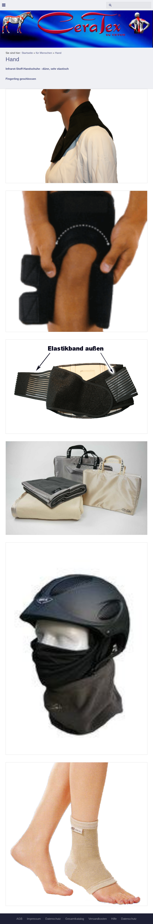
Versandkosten (97, 918)
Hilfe (114, 918)
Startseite (27, 53)
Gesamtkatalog (74, 918)
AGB (19, 918)
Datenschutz (53, 918)
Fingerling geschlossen (21, 78)
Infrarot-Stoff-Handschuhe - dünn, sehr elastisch (37, 68)
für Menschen (44, 53)
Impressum (34, 918)
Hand (58, 53)
